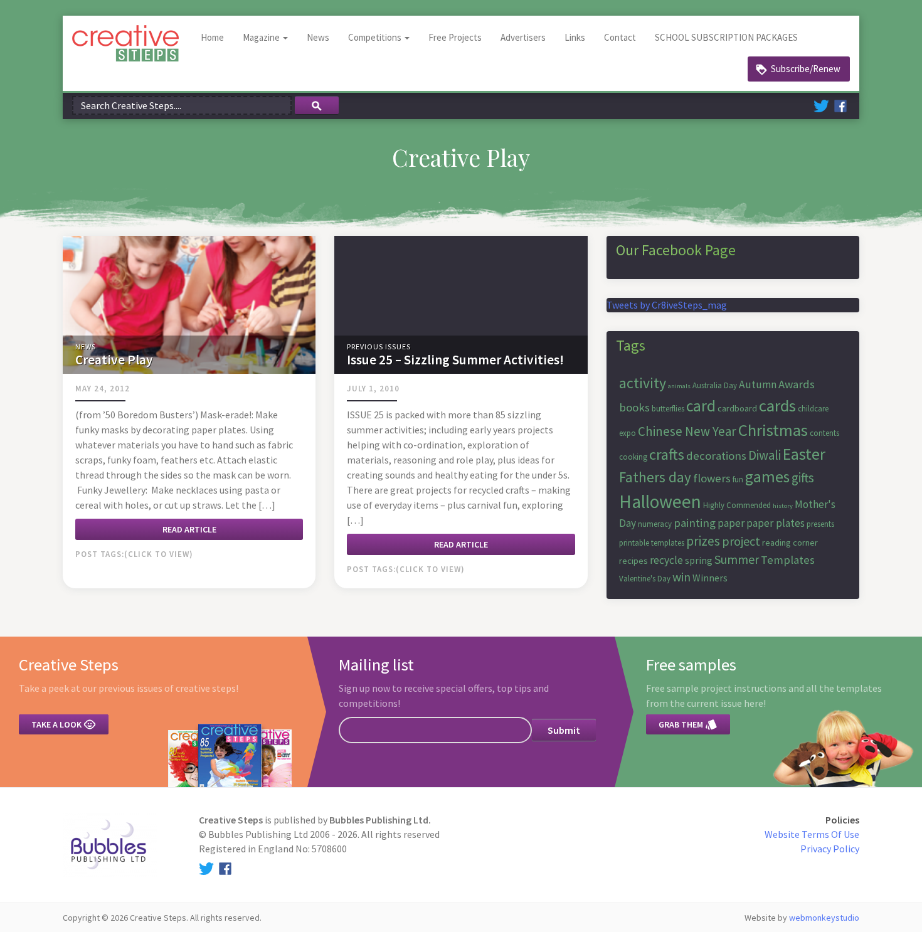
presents (820, 524)
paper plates (775, 523)
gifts (803, 477)
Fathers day (655, 477)
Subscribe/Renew (805, 69)
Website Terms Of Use (812, 834)
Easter (804, 453)
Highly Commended (737, 505)
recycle (666, 560)
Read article (189, 529)
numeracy (655, 524)
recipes (633, 560)
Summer (736, 559)
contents (824, 433)
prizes (703, 540)
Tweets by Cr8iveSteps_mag (667, 305)
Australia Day (714, 385)
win (681, 577)
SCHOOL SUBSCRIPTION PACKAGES (726, 37)
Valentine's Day (644, 578)
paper (731, 523)
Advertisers (523, 37)
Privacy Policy (829, 848)
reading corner (790, 542)
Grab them (688, 724)
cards (777, 405)
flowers (712, 478)
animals (679, 386)
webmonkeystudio (824, 917)
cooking (633, 457)
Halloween (660, 501)
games (767, 477)
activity (642, 383)
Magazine (262, 37)
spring (699, 560)
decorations (716, 455)
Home (212, 37)
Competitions (375, 37)
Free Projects (455, 37)
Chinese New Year (687, 431)
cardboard (737, 408)
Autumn (757, 384)
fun (738, 479)
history (783, 506)
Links (574, 37)
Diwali (764, 455)
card (701, 406)
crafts (666, 454)
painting (695, 523)
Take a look (63, 724)
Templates (788, 560)
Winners (710, 577)
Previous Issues (379, 346)
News (318, 37)
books (634, 407)
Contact (620, 37)
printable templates (651, 542)
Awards (796, 384)
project (741, 541)
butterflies (668, 408)
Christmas (773, 430)
